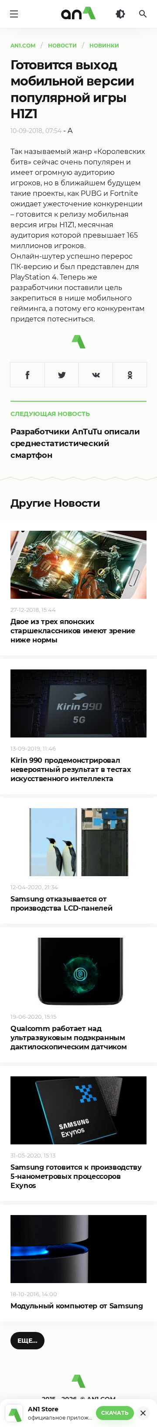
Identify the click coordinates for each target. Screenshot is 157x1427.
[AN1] (78, 1385)
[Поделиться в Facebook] (27, 374)
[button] (27, 1340)
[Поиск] (143, 13)
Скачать (115, 1413)
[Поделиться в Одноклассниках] (130, 374)
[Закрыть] (143, 1413)
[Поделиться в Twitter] (61, 374)
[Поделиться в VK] (95, 374)
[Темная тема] (120, 13)
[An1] (78, 14)
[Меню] (13, 13)
